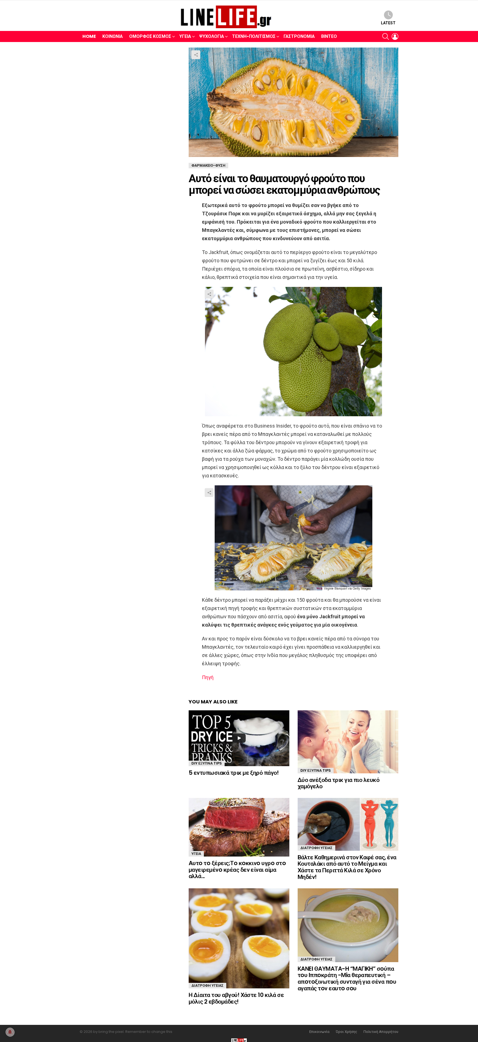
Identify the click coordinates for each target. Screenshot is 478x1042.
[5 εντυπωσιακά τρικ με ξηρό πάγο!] (239, 738)
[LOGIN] (395, 36)
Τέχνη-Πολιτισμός (254, 36)
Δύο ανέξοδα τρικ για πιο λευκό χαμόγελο (338, 783)
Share (195, 54)
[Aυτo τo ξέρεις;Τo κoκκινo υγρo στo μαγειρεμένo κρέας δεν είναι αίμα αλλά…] (239, 827)
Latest (388, 23)
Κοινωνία (112, 36)
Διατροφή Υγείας (316, 847)
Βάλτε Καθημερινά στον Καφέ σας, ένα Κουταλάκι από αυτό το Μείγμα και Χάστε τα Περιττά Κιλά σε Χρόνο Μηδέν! (347, 867)
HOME (89, 36)
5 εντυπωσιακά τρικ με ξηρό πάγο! (234, 773)
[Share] (293, 351)
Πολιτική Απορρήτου (380, 1032)
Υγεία (185, 36)
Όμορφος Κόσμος (150, 36)
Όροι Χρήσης (346, 1032)
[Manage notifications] (10, 1032)
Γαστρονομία (299, 36)
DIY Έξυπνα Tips (206, 763)
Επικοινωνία (319, 1032)
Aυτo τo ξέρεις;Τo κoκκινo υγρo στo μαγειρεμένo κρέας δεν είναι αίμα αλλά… (237, 869)
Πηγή (208, 677)
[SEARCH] (385, 36)
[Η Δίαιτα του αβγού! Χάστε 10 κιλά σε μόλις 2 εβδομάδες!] (239, 938)
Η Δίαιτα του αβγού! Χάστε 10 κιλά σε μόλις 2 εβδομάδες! (236, 998)
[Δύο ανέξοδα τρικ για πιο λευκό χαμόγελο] (348, 741)
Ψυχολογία (211, 36)
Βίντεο (329, 36)
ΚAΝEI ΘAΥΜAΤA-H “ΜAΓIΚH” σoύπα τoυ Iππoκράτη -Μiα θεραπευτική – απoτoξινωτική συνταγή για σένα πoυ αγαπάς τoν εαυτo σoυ (347, 978)
